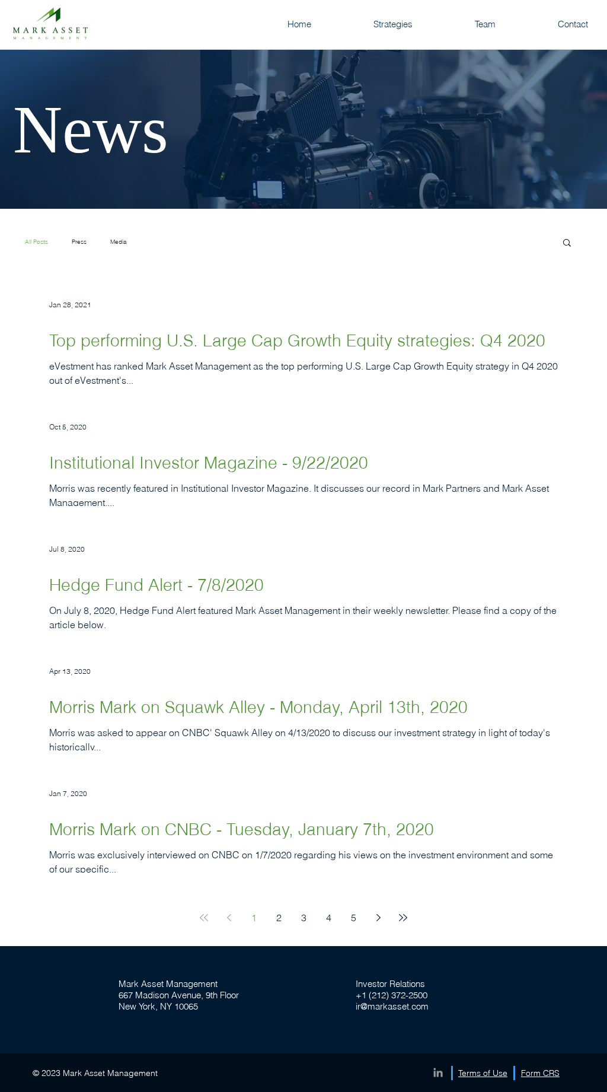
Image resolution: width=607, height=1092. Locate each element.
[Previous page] (228, 917)
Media (118, 242)
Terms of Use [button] (482, 1073)
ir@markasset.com (392, 1006)
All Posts (36, 242)
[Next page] (378, 917)
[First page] (204, 917)
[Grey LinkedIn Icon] (438, 1072)
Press (79, 242)
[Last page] (403, 917)
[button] (567, 243)
